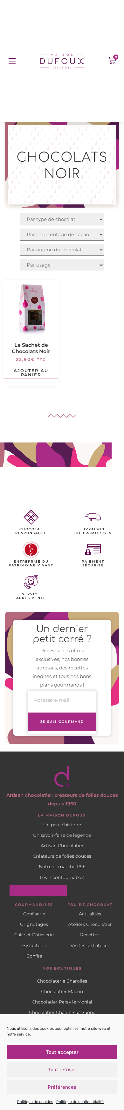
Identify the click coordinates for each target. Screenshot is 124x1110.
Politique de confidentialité (80, 1101)
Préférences (62, 1087)
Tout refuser (62, 1070)
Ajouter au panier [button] (31, 373)
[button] (11, 61)
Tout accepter (62, 1052)
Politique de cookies (35, 1101)
